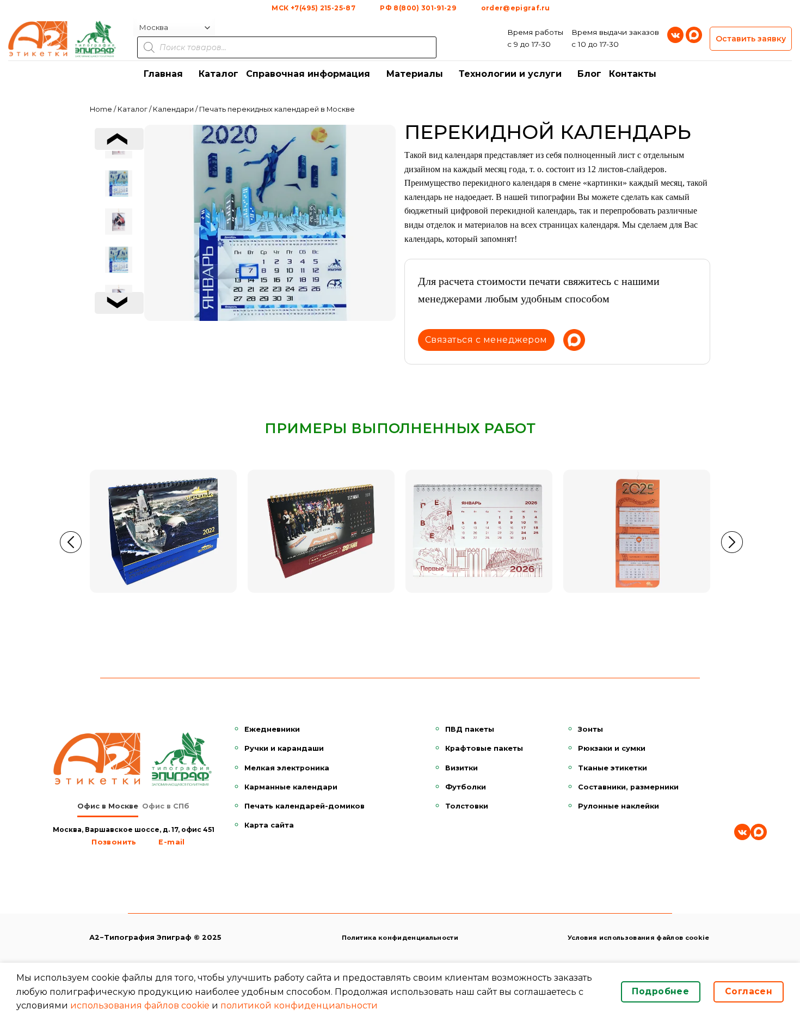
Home (101, 109)
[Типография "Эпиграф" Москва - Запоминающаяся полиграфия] (62, 39)
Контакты (632, 74)
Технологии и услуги (510, 74)
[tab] (107, 806)
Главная (163, 74)
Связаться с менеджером (486, 340)
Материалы (414, 74)
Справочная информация (308, 74)
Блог (589, 74)
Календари (173, 109)
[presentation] (119, 139)
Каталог (218, 74)
